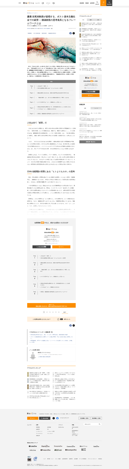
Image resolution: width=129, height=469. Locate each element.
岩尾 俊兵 (29, 28)
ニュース (37, 3)
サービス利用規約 (82, 458)
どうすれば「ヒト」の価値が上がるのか (46, 109)
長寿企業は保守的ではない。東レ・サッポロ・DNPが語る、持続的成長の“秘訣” (49, 334)
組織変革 (38, 429)
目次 (51, 81)
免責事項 (71, 458)
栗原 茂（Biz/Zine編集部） (45, 28)
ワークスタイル (39, 433)
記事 (43, 3)
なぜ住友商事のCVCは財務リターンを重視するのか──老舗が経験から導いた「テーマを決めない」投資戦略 (65, 386)
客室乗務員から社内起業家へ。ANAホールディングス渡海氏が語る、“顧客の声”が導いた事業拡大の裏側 (40, 380)
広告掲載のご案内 (84, 418)
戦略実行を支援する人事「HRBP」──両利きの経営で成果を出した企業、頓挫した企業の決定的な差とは (40, 374)
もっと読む (32, 342)
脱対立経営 (44, 33)
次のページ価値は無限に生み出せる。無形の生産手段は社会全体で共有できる (51, 305)
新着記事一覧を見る (90, 141)
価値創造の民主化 (52, 33)
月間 (98, 19)
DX (48, 429)
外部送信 (100, 458)
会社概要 (76, 458)
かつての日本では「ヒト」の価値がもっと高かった (49, 102)
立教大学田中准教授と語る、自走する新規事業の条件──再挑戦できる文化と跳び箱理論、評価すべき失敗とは (40, 386)
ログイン (62, 247)
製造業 (87, 3)
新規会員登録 (42, 247)
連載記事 (38, 435)
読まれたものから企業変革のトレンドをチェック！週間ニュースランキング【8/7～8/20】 (90, 131)
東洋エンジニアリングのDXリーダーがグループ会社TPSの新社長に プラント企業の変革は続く (65, 374)
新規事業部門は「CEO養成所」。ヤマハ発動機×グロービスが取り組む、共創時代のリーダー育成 (65, 399)
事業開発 (30, 33)
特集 (54, 3)
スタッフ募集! (58, 458)
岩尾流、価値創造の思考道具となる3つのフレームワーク (50, 113)
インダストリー (39, 431)
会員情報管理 (64, 458)
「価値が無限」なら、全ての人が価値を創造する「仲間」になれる (53, 97)
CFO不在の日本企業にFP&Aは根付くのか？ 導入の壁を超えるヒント (40, 396)
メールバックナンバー (52, 243)
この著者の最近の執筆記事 (44, 356)
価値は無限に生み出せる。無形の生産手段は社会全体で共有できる (53, 93)
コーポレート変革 (50, 431)
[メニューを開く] (20, 3)
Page (31, 93)
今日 (83, 19)
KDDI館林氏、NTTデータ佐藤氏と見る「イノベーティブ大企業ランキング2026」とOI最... (52, 340)
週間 (91, 19)
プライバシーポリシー (92, 458)
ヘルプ (44, 458)
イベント (48, 3)
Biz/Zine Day (61, 427)
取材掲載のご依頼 (96, 418)
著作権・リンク (50, 458)
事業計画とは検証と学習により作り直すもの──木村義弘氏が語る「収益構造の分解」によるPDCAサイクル (65, 380)
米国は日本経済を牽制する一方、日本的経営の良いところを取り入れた (54, 106)
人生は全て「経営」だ (42, 86)
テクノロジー (50, 433)
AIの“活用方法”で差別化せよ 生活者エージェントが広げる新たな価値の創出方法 (40, 392)
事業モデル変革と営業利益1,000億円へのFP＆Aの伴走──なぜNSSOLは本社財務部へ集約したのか (65, 393)
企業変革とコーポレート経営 (75, 434)
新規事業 (82, 3)
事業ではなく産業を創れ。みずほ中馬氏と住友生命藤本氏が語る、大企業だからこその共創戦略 (90, 137)
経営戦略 (49, 427)
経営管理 (92, 3)
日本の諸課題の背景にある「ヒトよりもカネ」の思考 (50, 88)
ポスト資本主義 (37, 33)
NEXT (64, 312)
